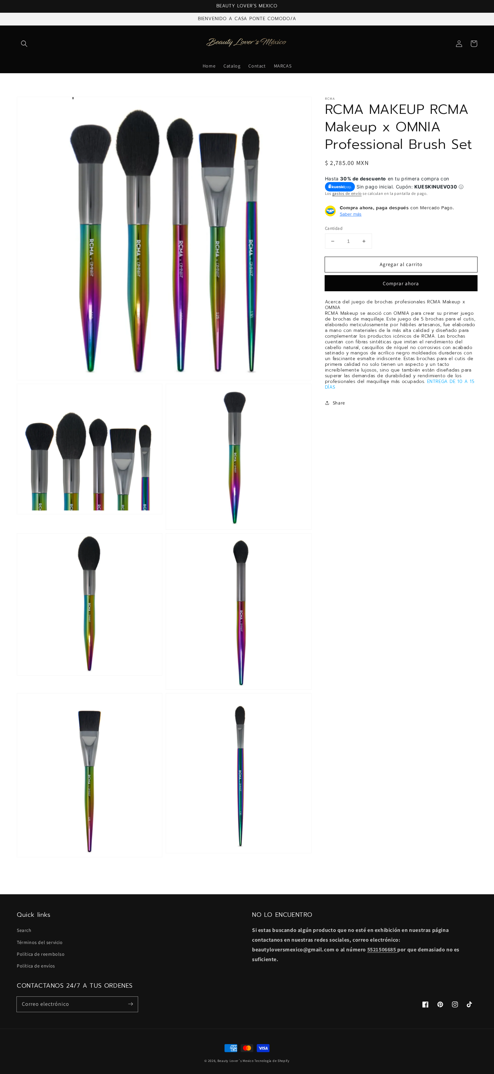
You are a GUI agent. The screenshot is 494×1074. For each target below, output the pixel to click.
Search (24, 930)
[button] (24, 43)
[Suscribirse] (130, 1004)
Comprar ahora (401, 283)
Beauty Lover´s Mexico (235, 1061)
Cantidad (333, 228)
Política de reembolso (41, 954)
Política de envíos (36, 966)
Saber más (351, 214)
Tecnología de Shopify (272, 1061)
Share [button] (339, 403)
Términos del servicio (40, 942)
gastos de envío (347, 193)
